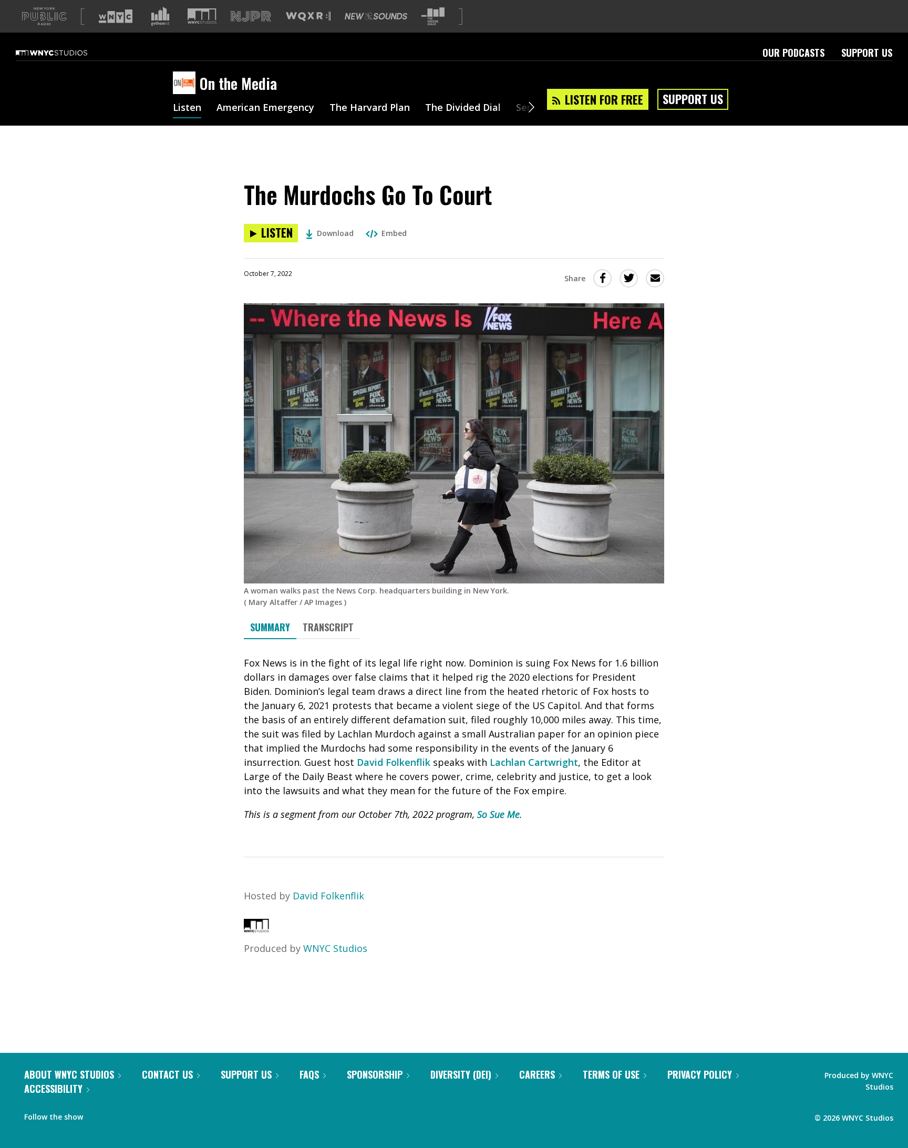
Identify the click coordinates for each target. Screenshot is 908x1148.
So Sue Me (498, 814)
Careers (537, 1074)
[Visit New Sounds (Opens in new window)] (376, 16)
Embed (394, 233)
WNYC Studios (335, 948)
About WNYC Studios (69, 1074)
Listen (187, 108)
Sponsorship (375, 1074)
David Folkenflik (393, 762)
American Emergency (265, 108)
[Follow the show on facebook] (98, 1114)
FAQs (309, 1074)
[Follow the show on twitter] (118, 1114)
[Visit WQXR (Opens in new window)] (308, 17)
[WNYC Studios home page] (64, 52)
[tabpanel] (454, 739)
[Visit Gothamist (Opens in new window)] (160, 16)
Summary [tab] (270, 627)
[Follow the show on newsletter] (138, 1114)
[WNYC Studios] (256, 928)
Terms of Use (611, 1074)
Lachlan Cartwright (534, 762)
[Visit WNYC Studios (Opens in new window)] (202, 16)
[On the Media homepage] (186, 83)
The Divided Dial (463, 108)
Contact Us (167, 1074)
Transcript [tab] (328, 627)
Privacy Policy (699, 1074)
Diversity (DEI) (460, 1074)
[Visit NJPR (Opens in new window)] (251, 16)
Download (335, 233)
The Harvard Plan (369, 108)
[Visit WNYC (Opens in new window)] (115, 16)
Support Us (866, 52)
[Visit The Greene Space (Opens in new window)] (433, 16)
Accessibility (53, 1088)
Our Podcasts (793, 52)
